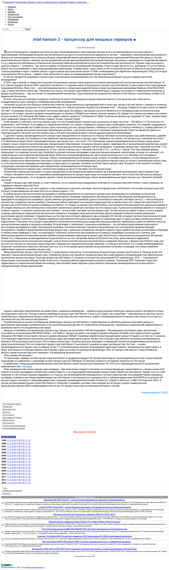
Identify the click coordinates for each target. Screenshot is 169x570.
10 (23, 440)
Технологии (13, 14)
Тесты (11, 9)
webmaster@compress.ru (34, 567)
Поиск (27, 29)
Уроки (11, 24)
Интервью (13, 22)
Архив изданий (8, 437)
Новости (12, 7)
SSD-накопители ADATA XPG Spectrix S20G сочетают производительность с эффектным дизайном (86, 542)
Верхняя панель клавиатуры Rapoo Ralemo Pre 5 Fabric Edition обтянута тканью (84, 522)
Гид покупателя (15, 17)
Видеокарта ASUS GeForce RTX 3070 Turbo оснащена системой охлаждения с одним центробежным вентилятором (84, 549)
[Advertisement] (86, 288)
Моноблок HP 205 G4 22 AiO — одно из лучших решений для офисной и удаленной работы (84, 500)
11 (26, 440)
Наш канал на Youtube (84, 432)
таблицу (26, 366)
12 (29, 440)
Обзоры (11, 12)
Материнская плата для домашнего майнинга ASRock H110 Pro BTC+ (84, 515)
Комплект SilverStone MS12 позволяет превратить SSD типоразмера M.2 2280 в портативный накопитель (84, 536)
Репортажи (13, 19)
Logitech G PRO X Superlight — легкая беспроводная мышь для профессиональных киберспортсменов (84, 507)
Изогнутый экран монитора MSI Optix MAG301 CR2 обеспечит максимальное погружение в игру (84, 529)
